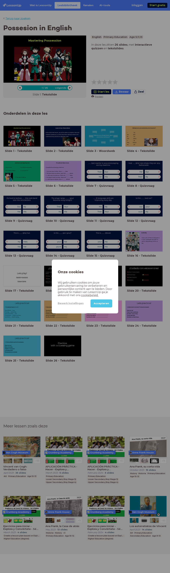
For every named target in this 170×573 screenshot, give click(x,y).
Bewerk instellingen (71, 303)
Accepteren (101, 303)
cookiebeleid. (89, 295)
